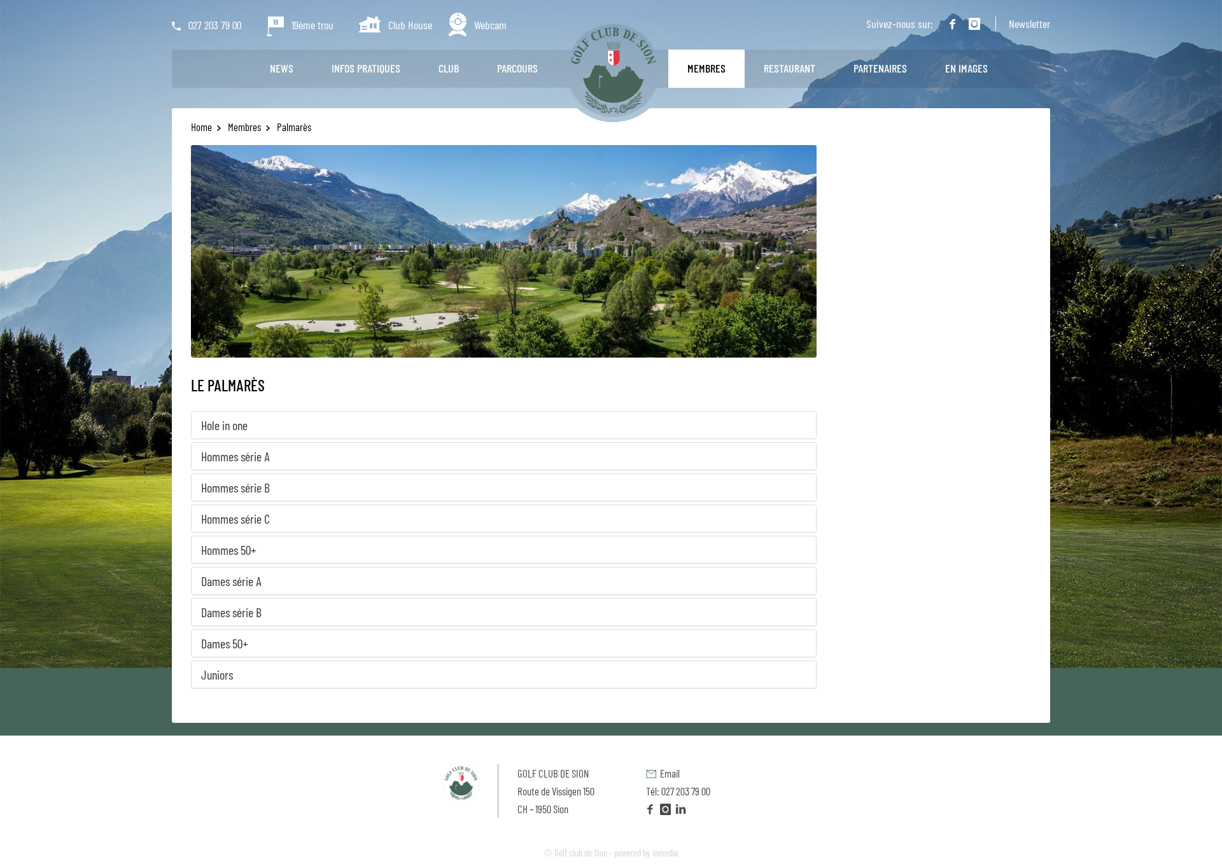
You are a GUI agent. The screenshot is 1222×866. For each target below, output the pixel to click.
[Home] (613, 70)
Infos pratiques (366, 68)
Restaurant (789, 68)
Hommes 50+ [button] (228, 549)
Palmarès (293, 126)
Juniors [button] (217, 674)
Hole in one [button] (224, 425)
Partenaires (880, 68)
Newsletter (1029, 24)
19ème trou (309, 25)
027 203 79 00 (211, 25)
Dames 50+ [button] (224, 643)
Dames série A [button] (231, 581)
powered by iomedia (646, 852)
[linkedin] (681, 809)
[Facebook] (949, 24)
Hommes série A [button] (235, 456)
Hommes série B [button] (235, 487)
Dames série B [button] (231, 612)
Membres (706, 68)
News (281, 68)
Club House (406, 25)
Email (668, 773)
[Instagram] (971, 24)
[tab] (504, 425)
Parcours (517, 68)
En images (966, 68)
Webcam (487, 25)
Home (202, 126)
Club (449, 68)
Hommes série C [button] (235, 518)
